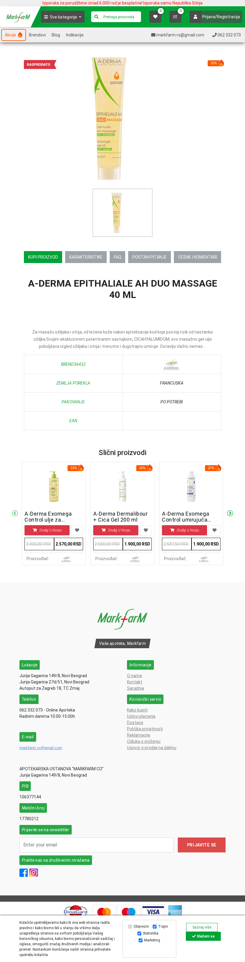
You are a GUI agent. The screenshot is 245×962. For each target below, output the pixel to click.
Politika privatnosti (145, 728)
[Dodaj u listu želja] (77, 530)
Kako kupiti (137, 710)
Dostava (135, 722)
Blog (56, 35)
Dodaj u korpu (50, 530)
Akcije (11, 35)
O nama (134, 675)
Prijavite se (201, 845)
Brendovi (37, 35)
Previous (15, 514)
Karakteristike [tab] (85, 257)
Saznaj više (201, 927)
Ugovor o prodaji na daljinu (151, 747)
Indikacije (75, 35)
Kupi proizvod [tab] (43, 257)
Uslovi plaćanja (141, 716)
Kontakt (134, 682)
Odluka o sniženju (143, 741)
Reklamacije (138, 735)
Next (230, 514)
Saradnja (135, 688)
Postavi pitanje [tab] (149, 257)
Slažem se (205, 936)
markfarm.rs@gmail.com (40, 748)
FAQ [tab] (117, 257)
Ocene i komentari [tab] (197, 257)
